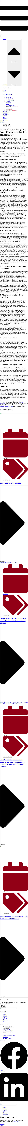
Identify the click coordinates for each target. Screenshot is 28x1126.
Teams (9, 125)
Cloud (4, 757)
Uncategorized (6, 480)
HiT (4, 91)
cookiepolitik (16, 1121)
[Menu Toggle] (0, 36)
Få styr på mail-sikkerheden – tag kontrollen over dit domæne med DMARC (13, 621)
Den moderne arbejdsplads (10, 483)
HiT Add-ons (7, 94)
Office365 (5, 125)
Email (1, 1005)
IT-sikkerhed (6, 615)
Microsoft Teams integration (6, 406)
